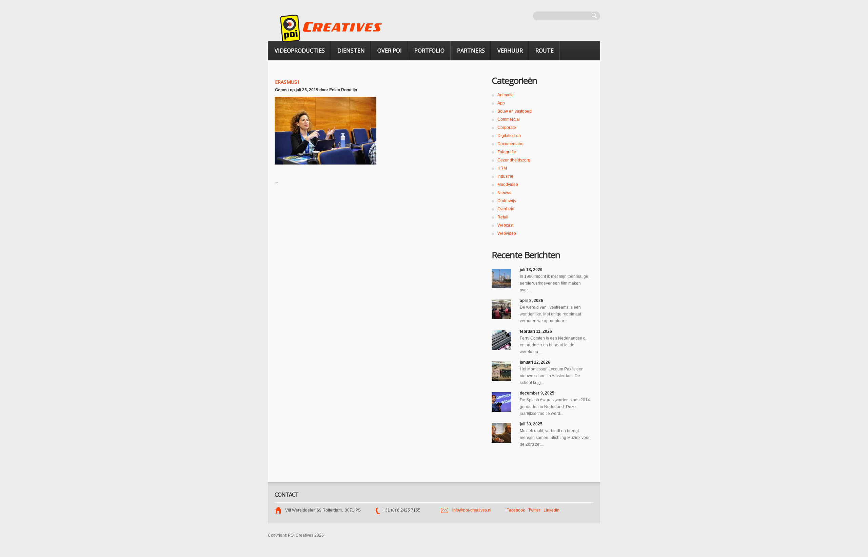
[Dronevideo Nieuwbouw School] (501, 371)
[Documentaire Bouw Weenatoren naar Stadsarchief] (501, 278)
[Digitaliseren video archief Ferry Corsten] (501, 340)
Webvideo (506, 233)
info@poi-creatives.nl (471, 510)
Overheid (505, 209)
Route (544, 50)
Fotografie (506, 152)
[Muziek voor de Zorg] (501, 433)
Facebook (516, 510)
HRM (502, 168)
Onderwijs (506, 200)
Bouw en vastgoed (514, 111)
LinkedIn (551, 510)
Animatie (505, 95)
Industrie (505, 176)
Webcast (505, 225)
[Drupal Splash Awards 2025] (501, 402)
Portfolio (429, 50)
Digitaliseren (509, 135)
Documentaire (510, 143)
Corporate (506, 127)
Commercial (508, 119)
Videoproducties (300, 50)
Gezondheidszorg (513, 160)
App (501, 103)
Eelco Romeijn (343, 90)
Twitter (534, 510)
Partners (471, 50)
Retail (502, 217)
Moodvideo (507, 184)
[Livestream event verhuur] (501, 309)
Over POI (389, 50)
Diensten (351, 50)
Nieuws (504, 192)
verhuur (510, 50)
